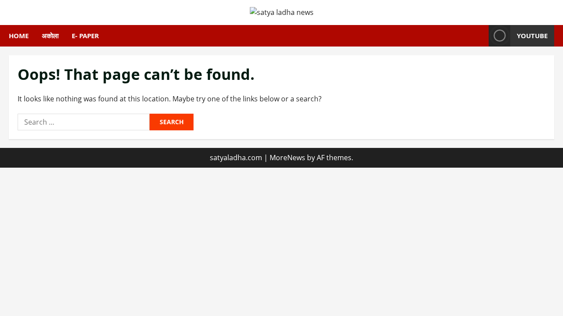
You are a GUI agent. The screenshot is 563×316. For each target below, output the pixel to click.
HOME (19, 35)
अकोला (50, 35)
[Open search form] (479, 35)
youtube (532, 35)
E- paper (85, 35)
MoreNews (287, 157)
